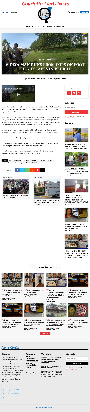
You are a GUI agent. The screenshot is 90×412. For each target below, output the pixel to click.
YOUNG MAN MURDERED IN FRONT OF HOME (33, 291)
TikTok (18, 390)
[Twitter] (22, 170)
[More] (84, 93)
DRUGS (48, 289)
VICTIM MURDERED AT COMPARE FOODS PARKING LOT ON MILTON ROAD (77, 292)
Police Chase (7, 163)
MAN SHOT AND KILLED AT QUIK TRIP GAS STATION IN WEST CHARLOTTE (46, 202)
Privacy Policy (71, 118)
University (18, 163)
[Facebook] (17, 170)
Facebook (8, 386)
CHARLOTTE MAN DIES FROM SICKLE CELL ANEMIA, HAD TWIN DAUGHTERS (78, 322)
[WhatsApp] (27, 170)
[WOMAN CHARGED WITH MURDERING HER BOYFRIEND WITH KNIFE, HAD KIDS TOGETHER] (76, 215)
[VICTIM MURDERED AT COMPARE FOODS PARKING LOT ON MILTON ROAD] (78, 280)
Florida (34, 160)
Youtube (8, 398)
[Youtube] (3, 398)
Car (10, 160)
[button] (13, 12)
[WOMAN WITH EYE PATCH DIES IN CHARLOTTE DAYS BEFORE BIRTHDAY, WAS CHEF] (76, 135)
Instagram (8, 390)
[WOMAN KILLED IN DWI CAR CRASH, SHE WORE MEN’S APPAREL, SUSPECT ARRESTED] (12, 280)
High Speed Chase (46, 160)
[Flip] (37, 170)
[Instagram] (3, 390)
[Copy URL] (42, 170)
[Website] (12, 394)
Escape (26, 160)
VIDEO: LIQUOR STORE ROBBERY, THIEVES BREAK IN (15, 196)
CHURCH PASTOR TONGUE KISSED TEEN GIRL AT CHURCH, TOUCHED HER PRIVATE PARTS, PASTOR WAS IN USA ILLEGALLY (76, 200)
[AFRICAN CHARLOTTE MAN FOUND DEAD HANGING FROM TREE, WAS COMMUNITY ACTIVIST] (76, 159)
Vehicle (27, 163)
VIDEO (48, 60)
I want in (75, 112)
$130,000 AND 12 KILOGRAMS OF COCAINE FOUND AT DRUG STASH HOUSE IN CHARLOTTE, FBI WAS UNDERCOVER (76, 254)
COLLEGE (17, 160)
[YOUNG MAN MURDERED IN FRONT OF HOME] (34, 280)
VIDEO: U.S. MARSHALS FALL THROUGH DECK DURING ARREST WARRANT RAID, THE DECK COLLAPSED (56, 323)
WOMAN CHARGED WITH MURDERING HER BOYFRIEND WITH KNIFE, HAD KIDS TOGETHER (76, 227)
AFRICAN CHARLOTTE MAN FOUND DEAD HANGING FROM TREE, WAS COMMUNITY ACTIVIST (76, 172)
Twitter (7, 394)
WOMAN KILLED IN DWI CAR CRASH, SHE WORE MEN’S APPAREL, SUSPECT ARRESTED (12, 293)
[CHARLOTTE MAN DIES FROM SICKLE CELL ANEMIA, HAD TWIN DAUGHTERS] (78, 310)
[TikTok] (14, 390)
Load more (44, 334)
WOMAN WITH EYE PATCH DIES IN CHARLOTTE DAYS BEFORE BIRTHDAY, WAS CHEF (76, 146)
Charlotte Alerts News (36, 79)
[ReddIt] (32, 170)
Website (17, 394)
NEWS (41, 60)
